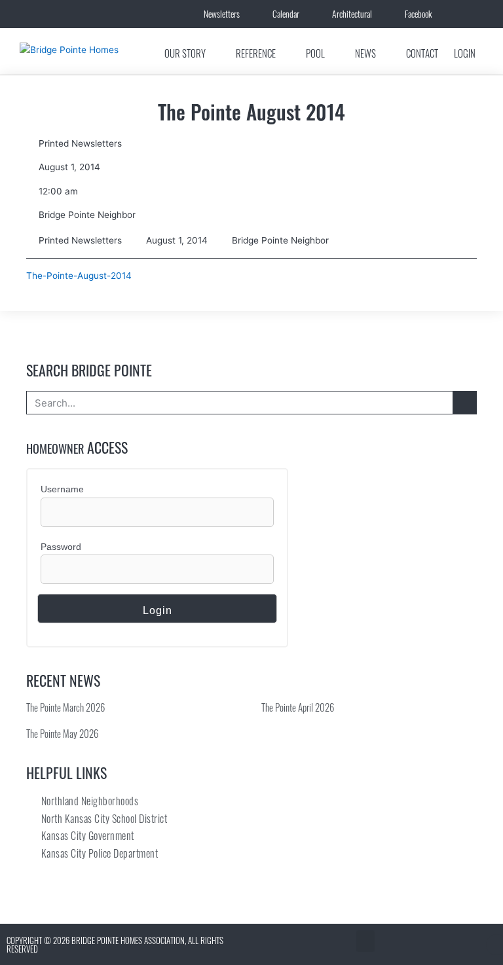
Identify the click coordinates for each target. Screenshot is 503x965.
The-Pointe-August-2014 (79, 275)
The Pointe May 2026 (62, 733)
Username (62, 489)
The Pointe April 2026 (297, 707)
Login (464, 53)
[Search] (464, 402)
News (365, 53)
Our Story (185, 53)
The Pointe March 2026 (65, 707)
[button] (365, 941)
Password (61, 547)
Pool (315, 53)
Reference (256, 53)
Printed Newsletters (80, 143)
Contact (422, 53)
